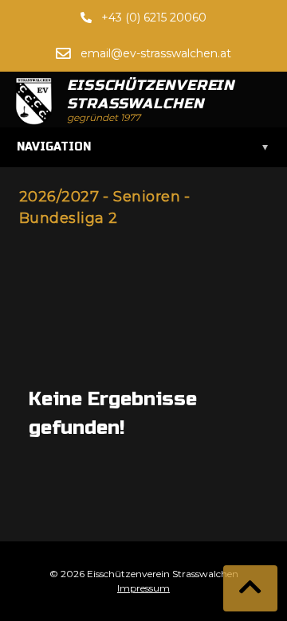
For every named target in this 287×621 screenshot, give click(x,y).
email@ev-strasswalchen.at (156, 53)
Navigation (142, 147)
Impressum (143, 588)
